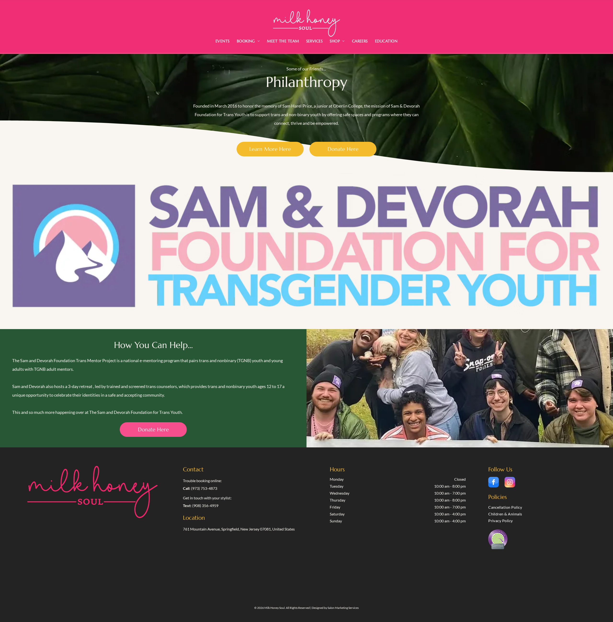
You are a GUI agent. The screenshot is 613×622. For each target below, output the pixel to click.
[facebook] (493, 483)
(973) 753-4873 (204, 488)
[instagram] (510, 483)
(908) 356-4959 (205, 505)
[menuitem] (222, 41)
